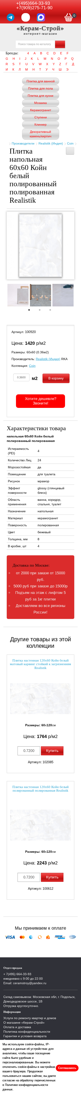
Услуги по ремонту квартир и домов (29, 1018)
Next (77, 296)
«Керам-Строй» (40, 28)
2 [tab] (42, 311)
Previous (3, 296)
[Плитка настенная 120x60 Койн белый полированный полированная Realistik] (40, 825)
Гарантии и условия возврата (25, 1036)
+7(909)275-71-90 (34, 7)
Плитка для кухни (40, 95)
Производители (23, 143)
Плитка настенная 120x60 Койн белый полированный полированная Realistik (40, 789)
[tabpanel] (18, 296)
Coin (70, 143)
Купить (52, 751)
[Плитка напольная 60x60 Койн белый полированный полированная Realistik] (40, 245)
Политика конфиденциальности (26, 1031)
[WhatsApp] (25, 17)
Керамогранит (40, 110)
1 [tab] (31, 311)
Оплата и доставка (17, 1027)
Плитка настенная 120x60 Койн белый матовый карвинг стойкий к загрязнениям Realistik (40, 664)
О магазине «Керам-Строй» (24, 1022)
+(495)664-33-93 (33, 3)
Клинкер (40, 124)
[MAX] (41, 17)
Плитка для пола (40, 88)
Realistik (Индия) (50, 143)
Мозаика (40, 103)
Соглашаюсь (67, 1068)
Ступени (40, 117)
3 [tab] (52, 311)
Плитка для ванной (41, 81)
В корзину (56, 378)
